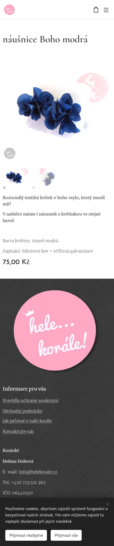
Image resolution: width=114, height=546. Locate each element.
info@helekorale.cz (38, 471)
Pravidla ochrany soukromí (30, 400)
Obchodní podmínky (22, 411)
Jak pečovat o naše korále (27, 420)
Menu (106, 9)
